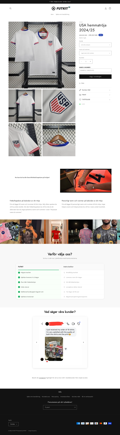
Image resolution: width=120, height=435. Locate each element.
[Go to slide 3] (60, 365)
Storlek (81, 41)
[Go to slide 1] (56, 365)
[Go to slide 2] (58, 365)
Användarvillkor (65, 396)
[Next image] (83, 342)
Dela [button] (82, 83)
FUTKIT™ (14, 430)
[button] (10, 8)
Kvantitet (81, 57)
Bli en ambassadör (87, 396)
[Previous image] (36, 342)
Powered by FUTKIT (21, 430)
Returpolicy (55, 396)
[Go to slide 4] (61, 365)
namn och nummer (84, 49)
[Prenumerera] (75, 407)
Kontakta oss (46, 396)
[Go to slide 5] (63, 365)
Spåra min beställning (33, 396)
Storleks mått (76, 396)
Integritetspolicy (32, 430)
